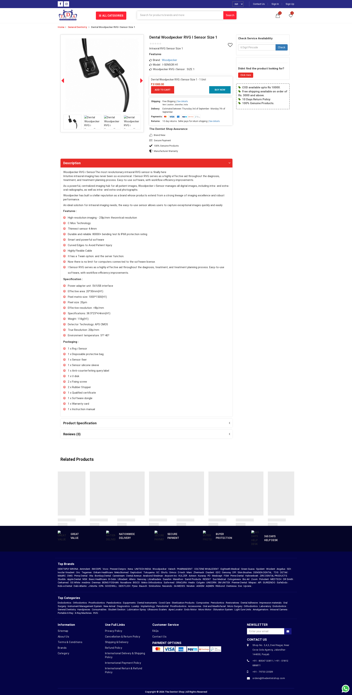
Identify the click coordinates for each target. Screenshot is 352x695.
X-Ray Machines (83, 613)
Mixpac (253, 582)
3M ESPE (97, 569)
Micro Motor (204, 609)
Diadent (210, 572)
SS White (75, 582)
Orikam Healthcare (103, 572)
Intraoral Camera (278, 609)
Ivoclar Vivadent (66, 572)
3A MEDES (180, 586)
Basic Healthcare (98, 579)
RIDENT (207, 579)
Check (281, 47)
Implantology (148, 606)
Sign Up (290, 4)
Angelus (281, 569)
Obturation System (223, 609)
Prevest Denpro (118, 569)
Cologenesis (234, 579)
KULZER (183, 575)
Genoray (226, 572)
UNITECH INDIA (143, 569)
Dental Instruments (147, 602)
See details (182, 101)
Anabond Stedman (153, 575)
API (260, 582)
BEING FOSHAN (110, 582)
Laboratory (265, 606)
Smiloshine (155, 586)
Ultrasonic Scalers (157, 609)
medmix (86, 582)
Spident (260, 569)
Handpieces (83, 609)
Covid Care (164, 602)
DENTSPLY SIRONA (68, 569)
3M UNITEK (224, 582)
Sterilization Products (183, 602)
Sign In (275, 4)
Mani (189, 572)
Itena (130, 569)
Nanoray (142, 579)
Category (63, 653)
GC (158, 572)
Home (61, 27)
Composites (202, 602)
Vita (91, 575)
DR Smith (288, 579)
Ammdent (85, 569)
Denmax (96, 582)
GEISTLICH (125, 586)
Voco (106, 569)
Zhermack (199, 572)
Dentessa (231, 586)
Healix (191, 582)
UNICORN (211, 582)
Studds (62, 579)
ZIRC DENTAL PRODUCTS (274, 575)
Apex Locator (175, 609)
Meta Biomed (121, 572)
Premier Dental (239, 582)
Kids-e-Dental (65, 586)
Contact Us (259, 4)
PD (209, 575)
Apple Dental (74, 579)
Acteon (193, 575)
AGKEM (200, 586)
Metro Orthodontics (152, 582)
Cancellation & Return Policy (122, 636)
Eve (240, 586)
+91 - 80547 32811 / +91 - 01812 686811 (270, 663)
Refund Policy (113, 647)
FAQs (155, 630)
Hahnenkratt (252, 575)
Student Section (116, 609)
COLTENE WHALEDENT (206, 569)
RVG (95, 613)
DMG (70, 575)
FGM (226, 575)
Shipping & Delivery (117, 642)
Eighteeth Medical (230, 569)
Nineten (191, 586)
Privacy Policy (113, 630)
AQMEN (210, 586)
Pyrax (135, 586)
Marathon (178, 579)
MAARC (62, 575)
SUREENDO (269, 582)
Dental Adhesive (249, 602)
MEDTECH (276, 579)
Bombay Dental (103, 575)
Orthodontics (80, 602)
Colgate (200, 582)
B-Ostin (112, 579)
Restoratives (232, 602)
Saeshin (167, 579)
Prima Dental (81, 575)
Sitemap (63, 630)
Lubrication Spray (136, 609)
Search (230, 15)
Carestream (119, 575)
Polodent (264, 579)
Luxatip (135, 606)
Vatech (172, 569)
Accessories (194, 606)
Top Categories (69, 598)
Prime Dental (237, 575)
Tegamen (87, 572)
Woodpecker (169, 60)
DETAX (284, 572)
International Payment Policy (123, 662)
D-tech (182, 572)
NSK (85, 579)
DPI (234, 572)
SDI (289, 569)
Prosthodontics (97, 602)
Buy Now (220, 89)
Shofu (164, 572)
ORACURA (181, 582)
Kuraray (202, 575)
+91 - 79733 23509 (262, 671)
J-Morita (93, 586)
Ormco (173, 572)
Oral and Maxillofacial (214, 606)
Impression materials (270, 602)
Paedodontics (114, 602)
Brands (62, 647)
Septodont (136, 572)
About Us (63, 636)
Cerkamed (63, 582)
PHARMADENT (185, 569)
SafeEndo (282, 582)
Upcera (247, 586)
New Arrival (109, 606)
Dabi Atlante (80, 586)
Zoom (254, 579)
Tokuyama (149, 572)
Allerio (132, 579)
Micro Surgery (234, 606)
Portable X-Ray (65, 613)
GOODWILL (111, 586)
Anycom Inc (171, 575)
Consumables (99, 609)
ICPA (101, 586)
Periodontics (217, 602)
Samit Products (193, 579)
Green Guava (248, 569)
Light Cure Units (242, 609)
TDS (276, 572)
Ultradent (123, 579)
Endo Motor (190, 609)
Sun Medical (219, 579)
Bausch (143, 586)
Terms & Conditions (70, 642)
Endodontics (65, 602)
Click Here (245, 75)
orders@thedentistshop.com (268, 678)
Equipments (129, 602)
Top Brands (66, 564)
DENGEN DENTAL (262, 572)
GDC (218, 572)
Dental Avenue (134, 575)
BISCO (136, 582)
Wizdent (271, 569)
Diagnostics (123, 606)
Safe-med (169, 582)
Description (72, 163)
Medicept (217, 575)
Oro (78, 572)
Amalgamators (260, 609)
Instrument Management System (85, 606)
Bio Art (246, 579)
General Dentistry (77, 27)
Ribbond (220, 586)
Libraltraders (155, 579)
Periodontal (162, 606)
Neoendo (167, 586)
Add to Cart (162, 89)
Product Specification (80, 423)
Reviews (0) (72, 434)
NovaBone (126, 582)
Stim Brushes (245, 572)
